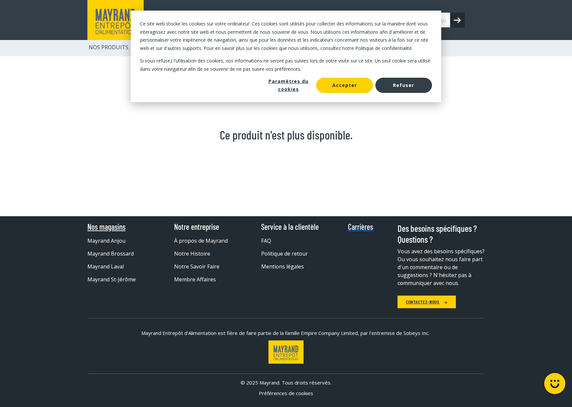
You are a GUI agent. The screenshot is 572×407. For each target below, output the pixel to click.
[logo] (115, 20)
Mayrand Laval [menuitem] (105, 266)
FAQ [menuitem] (266, 240)
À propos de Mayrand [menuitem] (201, 240)
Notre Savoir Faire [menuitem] (196, 266)
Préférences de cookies (286, 393)
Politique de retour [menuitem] (284, 253)
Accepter (344, 85)
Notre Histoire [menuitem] (192, 253)
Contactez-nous (423, 302)
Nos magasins (106, 227)
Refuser (403, 85)
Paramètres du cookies (288, 85)
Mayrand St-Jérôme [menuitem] (111, 279)
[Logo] (286, 352)
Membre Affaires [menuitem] (195, 279)
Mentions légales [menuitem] (282, 266)
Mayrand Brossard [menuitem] (110, 253)
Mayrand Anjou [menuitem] (106, 240)
